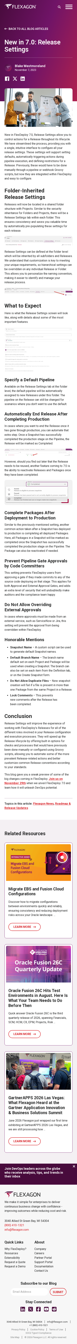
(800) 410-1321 (14, 1225)
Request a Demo (15, 1266)
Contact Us (41, 1270)
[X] (15, 78)
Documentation (43, 1266)
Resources (11, 1253)
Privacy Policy (18, 1329)
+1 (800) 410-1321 (38, 1325)
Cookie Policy (37, 1329)
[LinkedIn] (22, 78)
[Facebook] (7, 78)
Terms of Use (56, 1329)
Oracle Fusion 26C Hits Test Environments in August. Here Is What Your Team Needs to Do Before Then (38, 998)
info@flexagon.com (16, 1229)
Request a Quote (14, 1262)
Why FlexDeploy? (15, 1249)
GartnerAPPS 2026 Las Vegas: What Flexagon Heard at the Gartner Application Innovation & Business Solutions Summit (36, 1105)
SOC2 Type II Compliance (38, 1333)
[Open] (69, 7)
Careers (39, 1253)
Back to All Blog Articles (28, 29)
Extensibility (12, 1257)
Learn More (22, 927)
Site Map (15, 1337)
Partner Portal (43, 1257)
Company (40, 1249)
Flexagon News (43, 803)
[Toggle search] (59, 6)
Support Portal (43, 1262)
